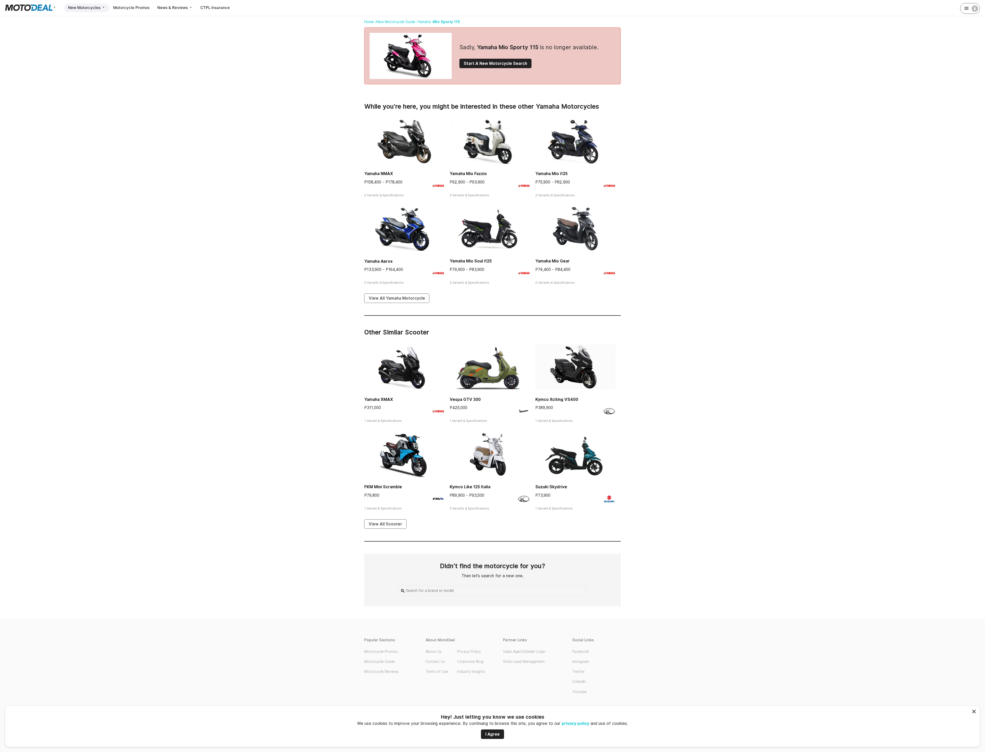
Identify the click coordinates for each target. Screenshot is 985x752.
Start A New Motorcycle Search (495, 63)
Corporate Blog (470, 661)
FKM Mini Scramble (383, 486)
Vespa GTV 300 (465, 399)
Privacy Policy (469, 651)
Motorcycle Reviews (381, 671)
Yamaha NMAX (378, 173)
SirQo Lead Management (524, 661)
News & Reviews (173, 7)
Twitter (578, 671)
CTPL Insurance (215, 7)
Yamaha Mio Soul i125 (471, 261)
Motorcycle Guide (379, 661)
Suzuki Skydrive (551, 486)
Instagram (580, 661)
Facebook (580, 651)
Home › (370, 22)
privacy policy (575, 723)
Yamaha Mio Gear (552, 261)
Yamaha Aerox (378, 261)
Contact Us (435, 661)
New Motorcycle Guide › (397, 22)
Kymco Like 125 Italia (470, 486)
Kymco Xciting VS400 (556, 399)
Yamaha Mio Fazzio (468, 173)
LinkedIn (579, 681)
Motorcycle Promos (131, 7)
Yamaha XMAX (378, 399)
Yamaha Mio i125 (551, 173)
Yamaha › (425, 22)
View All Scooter (385, 524)
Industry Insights (471, 671)
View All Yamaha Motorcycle (397, 298)
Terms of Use (437, 671)
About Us (433, 651)
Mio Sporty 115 (446, 22)
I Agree (492, 734)
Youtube (579, 692)
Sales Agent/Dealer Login (524, 651)
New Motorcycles (85, 7)
